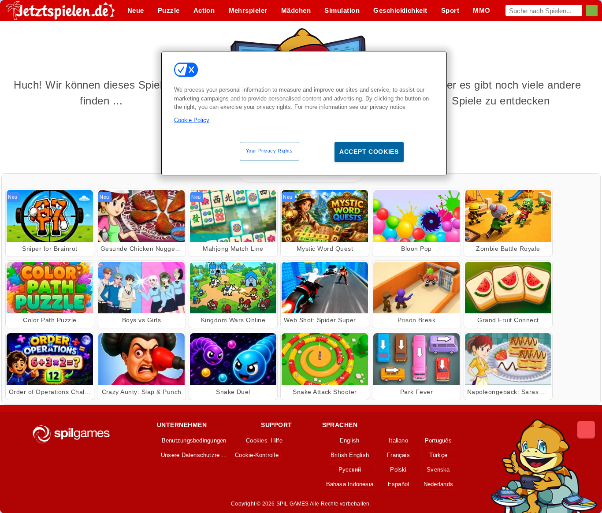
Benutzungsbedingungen (194, 440)
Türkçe (438, 455)
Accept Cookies (369, 151)
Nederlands (438, 484)
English (350, 440)
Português (438, 440)
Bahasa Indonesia (350, 484)
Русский (349, 469)
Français (398, 455)
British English (350, 455)
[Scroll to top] (586, 430)
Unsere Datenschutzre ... (194, 455)
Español (398, 484)
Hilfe (276, 440)
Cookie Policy (191, 120)
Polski (398, 469)
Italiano (398, 440)
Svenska (438, 469)
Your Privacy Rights (269, 150)
